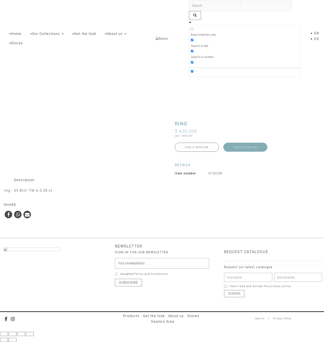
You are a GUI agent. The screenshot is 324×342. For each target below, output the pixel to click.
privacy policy (280, 286)
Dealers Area (162, 321)
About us (176, 316)
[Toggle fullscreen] (12, 334)
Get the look (154, 316)
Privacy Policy (282, 318)
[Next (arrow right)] (12, 340)
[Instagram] (12, 319)
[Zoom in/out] (4, 334)
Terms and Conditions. (151, 273)
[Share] (21, 334)
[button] (62, 33)
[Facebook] (6, 319)
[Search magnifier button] (195, 15)
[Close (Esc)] (30, 334)
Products (131, 316)
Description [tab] (24, 180)
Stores (193, 316)
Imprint (260, 318)
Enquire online (245, 147)
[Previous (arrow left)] (4, 340)
